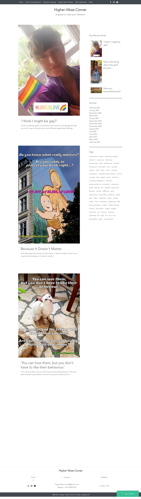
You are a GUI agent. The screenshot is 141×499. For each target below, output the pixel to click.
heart (96, 202)
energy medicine (95, 184)
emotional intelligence (96, 181)
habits (96, 198)
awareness (100, 160)
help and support (95, 205)
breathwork (93, 167)
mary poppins (108, 219)
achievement (93, 156)
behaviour (108, 160)
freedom (92, 191)
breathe (116, 163)
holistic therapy (114, 205)
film (102, 188)
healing (115, 198)
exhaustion (115, 184)
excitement (106, 184)
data (97, 177)
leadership (92, 215)
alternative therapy (111, 156)
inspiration (92, 212)
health (91, 202)
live (106, 215)
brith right (101, 167)
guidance (111, 195)
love (114, 215)
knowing (111, 212)
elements (115, 177)
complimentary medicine (107, 174)
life (99, 215)
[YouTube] (117, 2)
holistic (105, 205)
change (91, 170)
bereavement (93, 163)
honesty (92, 208)
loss (110, 215)
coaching (114, 170)
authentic (92, 160)
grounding (103, 195)
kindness (104, 212)
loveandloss (93, 219)
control (119, 174)
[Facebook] (110, 2)
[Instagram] (114, 2)
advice (101, 156)
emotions (109, 181)
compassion (93, 174)
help (118, 202)
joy (98, 212)
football (107, 188)
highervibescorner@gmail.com (67, 484)
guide (118, 195)
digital (103, 177)
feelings (97, 188)
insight (107, 208)
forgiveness (115, 188)
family (91, 188)
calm (108, 167)
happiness (102, 198)
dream (108, 177)
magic (100, 219)
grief (112, 191)
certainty (114, 167)
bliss (101, 163)
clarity (102, 170)
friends (98, 191)
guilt (90, 198)
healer (109, 198)
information (100, 208)
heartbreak (112, 202)
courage (92, 177)
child (97, 170)
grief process (93, 195)
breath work (108, 163)
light (102, 215)
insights (113, 208)
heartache (103, 202)
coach (108, 170)
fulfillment (105, 191)
